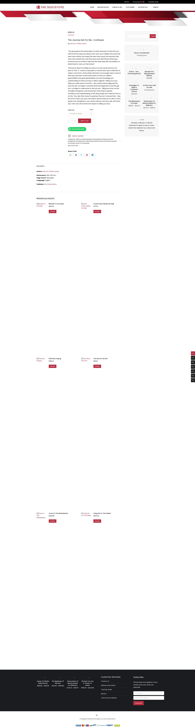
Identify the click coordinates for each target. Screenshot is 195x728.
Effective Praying (55, 359)
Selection (71, 110)
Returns (103, 694)
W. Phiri (142, 122)
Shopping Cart (138, 2)
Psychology (89, 141)
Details (52, 211)
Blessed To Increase (56, 204)
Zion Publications (51, 184)
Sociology (71, 143)
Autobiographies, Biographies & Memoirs (95, 139)
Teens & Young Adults (82, 143)
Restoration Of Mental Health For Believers (149, 105)
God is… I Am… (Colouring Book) (134, 75)
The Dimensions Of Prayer (134, 104)
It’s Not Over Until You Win (149, 88)
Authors (78, 139)
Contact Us (105, 681)
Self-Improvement (110, 141)
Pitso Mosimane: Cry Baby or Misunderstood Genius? (141, 54)
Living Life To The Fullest (102, 513)
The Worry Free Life (100, 359)
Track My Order (106, 690)
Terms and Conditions (109, 698)
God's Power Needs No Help (103, 204)
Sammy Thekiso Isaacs (78, 44)
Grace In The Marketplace (58, 513)
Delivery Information (108, 685)
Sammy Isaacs (99, 141)
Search (153, 36)
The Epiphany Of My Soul (58, 682)
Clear (91, 110)
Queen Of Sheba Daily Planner (43, 682)
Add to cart (85, 121)
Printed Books (80, 141)
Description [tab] (41, 166)
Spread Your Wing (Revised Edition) (149, 76)
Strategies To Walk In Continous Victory (134, 90)
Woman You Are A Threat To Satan (87, 683)
